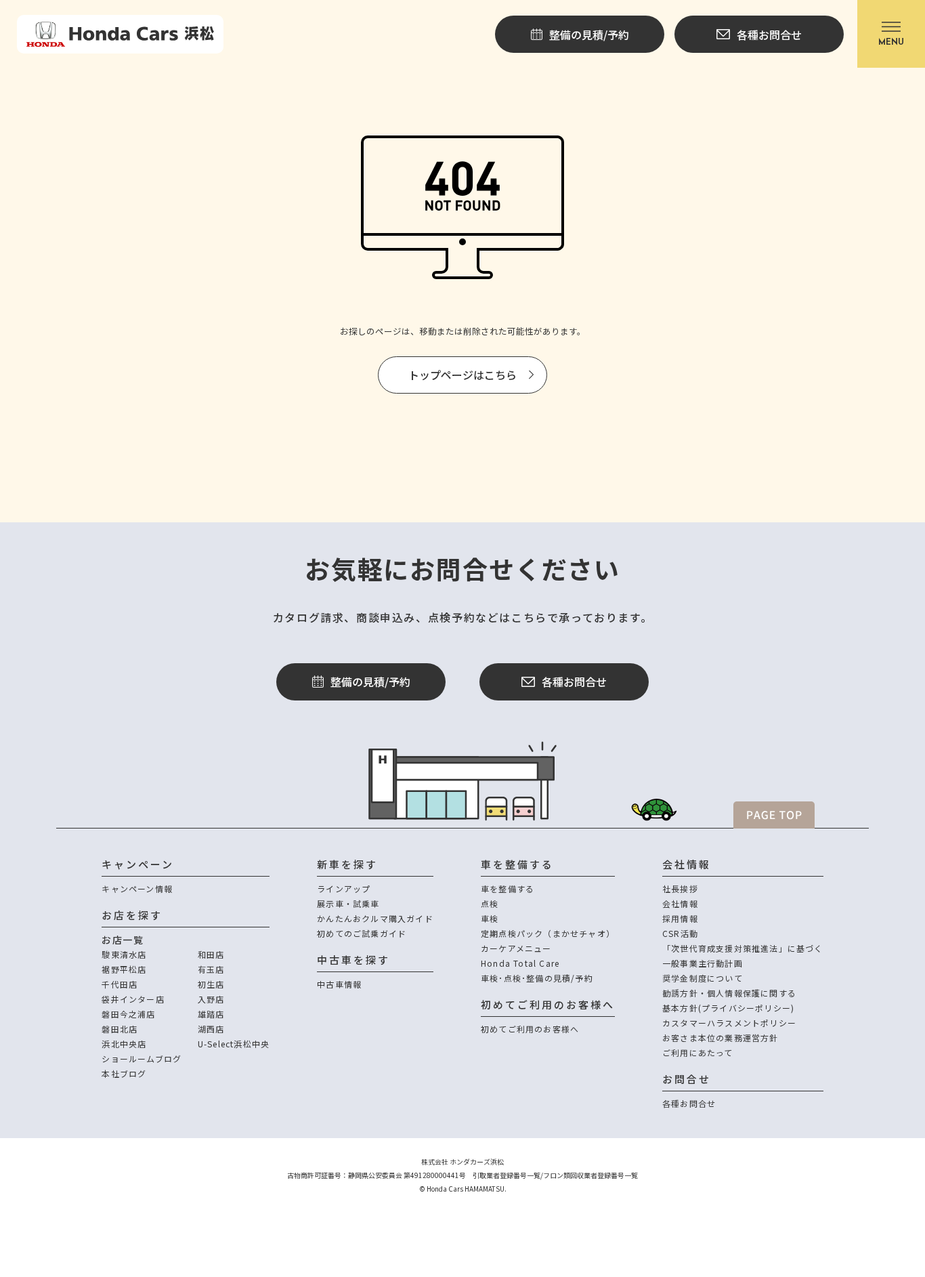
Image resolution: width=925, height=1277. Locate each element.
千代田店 (119, 984)
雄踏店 (211, 1014)
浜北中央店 (124, 1043)
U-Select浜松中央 (234, 1043)
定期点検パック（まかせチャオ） (548, 933)
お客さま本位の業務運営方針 (720, 1037)
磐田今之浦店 (128, 1014)
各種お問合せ (574, 681)
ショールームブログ (141, 1058)
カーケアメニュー (516, 948)
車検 (489, 918)
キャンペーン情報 (137, 888)
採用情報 (680, 918)
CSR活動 (680, 933)
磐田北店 (119, 1028)
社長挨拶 (680, 888)
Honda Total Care (520, 963)
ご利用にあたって (697, 1052)
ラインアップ (343, 888)
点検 (489, 903)
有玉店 (211, 969)
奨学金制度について (702, 978)
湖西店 (211, 1028)
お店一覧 (123, 939)
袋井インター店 (133, 999)
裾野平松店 (124, 969)
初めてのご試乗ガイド (361, 933)
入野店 (211, 999)
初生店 (211, 984)
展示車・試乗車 (348, 903)
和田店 (211, 954)
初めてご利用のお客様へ (530, 1028)
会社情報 (680, 903)
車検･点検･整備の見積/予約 (537, 978)
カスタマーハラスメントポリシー (729, 1022)
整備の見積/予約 (370, 681)
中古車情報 (339, 984)
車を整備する (507, 888)
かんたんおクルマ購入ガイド (375, 918)
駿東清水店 (124, 954)
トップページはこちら (462, 375)
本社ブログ (124, 1073)
